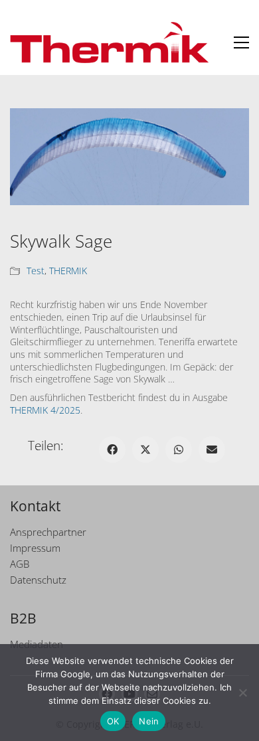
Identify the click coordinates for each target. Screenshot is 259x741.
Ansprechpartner (48, 531)
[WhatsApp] (178, 449)
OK (113, 721)
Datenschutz (38, 579)
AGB (19, 563)
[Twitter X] (145, 449)
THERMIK (68, 271)
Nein (149, 721)
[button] (241, 42)
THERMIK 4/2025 (45, 410)
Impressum (35, 547)
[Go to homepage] (109, 42)
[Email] (212, 449)
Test (35, 271)
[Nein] (242, 692)
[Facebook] (112, 449)
